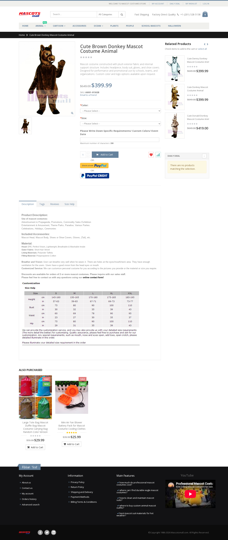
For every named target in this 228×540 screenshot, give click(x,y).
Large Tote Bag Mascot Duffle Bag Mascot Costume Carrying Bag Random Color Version (35, 427)
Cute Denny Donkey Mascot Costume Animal (199, 60)
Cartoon (58, 25)
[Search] (122, 14)
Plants (114, 25)
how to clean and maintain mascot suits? (135, 499)
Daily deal (175, 3)
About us (26, 482)
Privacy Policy (77, 482)
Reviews (54, 204)
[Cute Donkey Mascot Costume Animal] (175, 97)
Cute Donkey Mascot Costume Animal (197, 89)
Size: (83, 118)
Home (22, 34)
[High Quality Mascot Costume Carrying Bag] (35, 397)
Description (28, 204)
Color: (84, 105)
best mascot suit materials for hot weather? (135, 514)
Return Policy (77, 487)
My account (27, 493)
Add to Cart (36, 447)
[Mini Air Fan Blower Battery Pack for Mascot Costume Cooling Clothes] (71, 397)
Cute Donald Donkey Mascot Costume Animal (199, 117)
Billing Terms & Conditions (84, 501)
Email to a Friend (88, 94)
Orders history (29, 499)
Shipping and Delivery (82, 492)
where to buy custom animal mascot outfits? (136, 506)
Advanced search (31, 504)
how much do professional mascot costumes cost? (135, 483)
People (130, 25)
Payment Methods (80, 496)
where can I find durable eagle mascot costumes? (137, 491)
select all (202, 48)
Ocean (97, 25)
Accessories (79, 25)
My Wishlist (191, 3)
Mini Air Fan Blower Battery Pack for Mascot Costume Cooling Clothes (71, 425)
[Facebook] (40, 532)
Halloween (174, 25)
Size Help (69, 204)
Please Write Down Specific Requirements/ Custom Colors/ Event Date (119, 132)
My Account (158, 3)
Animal (41, 25)
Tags (42, 204)
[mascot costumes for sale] (29, 14)
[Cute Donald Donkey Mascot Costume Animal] (175, 126)
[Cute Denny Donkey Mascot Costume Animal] (175, 68)
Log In (206, 3)
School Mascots (151, 25)
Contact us (27, 488)
